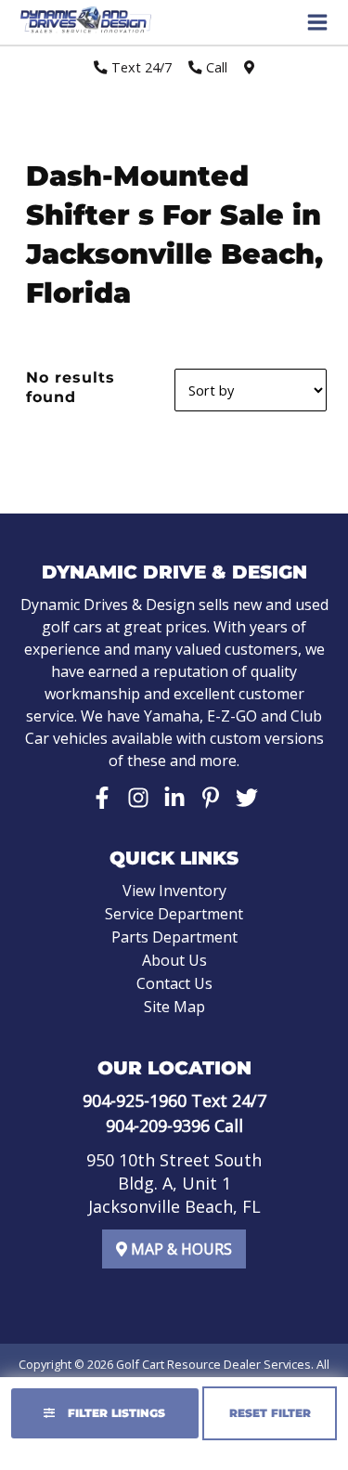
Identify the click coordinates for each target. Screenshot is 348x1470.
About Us (174, 960)
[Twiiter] (247, 798)
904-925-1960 (135, 1100)
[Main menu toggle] (317, 22)
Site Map (174, 1006)
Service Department (174, 914)
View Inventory (174, 890)
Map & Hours (179, 1249)
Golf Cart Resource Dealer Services (213, 1364)
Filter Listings (114, 1413)
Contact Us (174, 983)
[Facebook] (102, 798)
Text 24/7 (140, 67)
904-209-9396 (158, 1125)
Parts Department (174, 937)
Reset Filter (270, 1413)
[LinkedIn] (174, 798)
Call (214, 67)
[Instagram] (138, 798)
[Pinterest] (211, 798)
